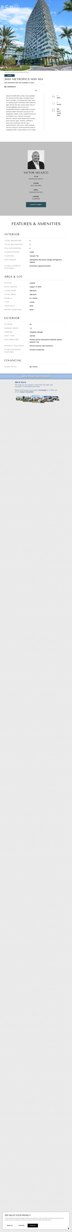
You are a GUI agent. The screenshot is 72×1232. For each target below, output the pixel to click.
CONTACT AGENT (36, 204)
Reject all (10, 1225)
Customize (21, 1225)
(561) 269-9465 (36, 185)
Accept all (33, 1225)
